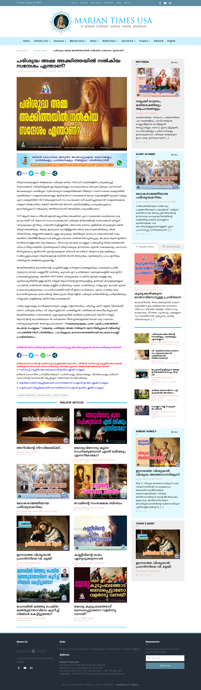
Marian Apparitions (26, 396)
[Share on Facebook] (22, 173)
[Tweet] (34, 173)
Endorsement (109, 3)
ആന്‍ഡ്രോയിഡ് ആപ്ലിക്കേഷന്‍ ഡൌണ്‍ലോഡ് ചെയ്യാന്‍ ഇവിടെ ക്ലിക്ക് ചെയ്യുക (63, 383)
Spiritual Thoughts (106, 460)
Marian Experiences (82, 508)
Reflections (109, 41)
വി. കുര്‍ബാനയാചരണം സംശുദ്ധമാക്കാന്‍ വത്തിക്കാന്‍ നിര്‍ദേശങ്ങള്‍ (165, 355)
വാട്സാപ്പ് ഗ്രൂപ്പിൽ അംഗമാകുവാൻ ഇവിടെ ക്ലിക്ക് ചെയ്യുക (52, 369)
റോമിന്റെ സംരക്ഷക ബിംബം (98, 503)
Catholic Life (41, 41)
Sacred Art (128, 41)
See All (174, 63)
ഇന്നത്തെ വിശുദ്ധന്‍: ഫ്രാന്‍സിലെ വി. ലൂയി (34, 557)
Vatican (90, 619)
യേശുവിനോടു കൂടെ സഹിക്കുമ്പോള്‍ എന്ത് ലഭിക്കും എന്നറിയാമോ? (100, 451)
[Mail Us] (170, 3)
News (93, 41)
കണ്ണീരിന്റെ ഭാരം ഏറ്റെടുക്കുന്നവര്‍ (88, 557)
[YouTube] (165, 3)
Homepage (22, 50)
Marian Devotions (24, 512)
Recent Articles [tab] (172, 247)
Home (26, 41)
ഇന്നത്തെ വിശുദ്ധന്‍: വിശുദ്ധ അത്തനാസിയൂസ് (158, 473)
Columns (20, 452)
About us (74, 3)
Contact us (84, 3)
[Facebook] (160, 3)
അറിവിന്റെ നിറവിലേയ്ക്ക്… (39, 448)
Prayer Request (95, 3)
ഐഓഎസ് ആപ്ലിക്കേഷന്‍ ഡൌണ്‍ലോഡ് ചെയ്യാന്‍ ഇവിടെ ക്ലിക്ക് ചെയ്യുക (61, 388)
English (171, 41)
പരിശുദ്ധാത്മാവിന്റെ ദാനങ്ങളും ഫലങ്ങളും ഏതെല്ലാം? (163, 337)
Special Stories (40, 50)
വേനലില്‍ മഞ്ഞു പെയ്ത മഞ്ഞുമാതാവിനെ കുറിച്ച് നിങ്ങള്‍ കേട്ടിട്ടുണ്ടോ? (38, 610)
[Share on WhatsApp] (45, 173)
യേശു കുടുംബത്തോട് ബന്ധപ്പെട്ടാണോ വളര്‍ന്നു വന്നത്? (95, 610)
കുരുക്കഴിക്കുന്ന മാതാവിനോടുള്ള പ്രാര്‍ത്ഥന (157, 295)
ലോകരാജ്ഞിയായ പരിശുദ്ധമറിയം (33, 505)
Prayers (144, 41)
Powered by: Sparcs (127, 685)
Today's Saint (35, 563)
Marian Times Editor (59, 71)
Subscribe (165, 665)
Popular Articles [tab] (146, 247)
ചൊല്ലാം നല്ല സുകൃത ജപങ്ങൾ (163, 407)
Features (59, 41)
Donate (119, 3)
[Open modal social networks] (54, 173)
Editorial (127, 3)
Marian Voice (77, 41)
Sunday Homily (155, 479)
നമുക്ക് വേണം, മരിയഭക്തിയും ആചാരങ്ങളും (148, 105)
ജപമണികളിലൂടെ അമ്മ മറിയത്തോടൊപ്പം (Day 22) (165, 372)
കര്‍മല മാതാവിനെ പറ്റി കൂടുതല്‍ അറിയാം (164, 391)
